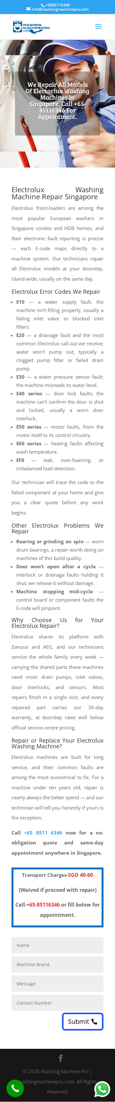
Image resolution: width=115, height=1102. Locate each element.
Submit (78, 1021)
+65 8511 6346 (43, 832)
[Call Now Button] (15, 1088)
